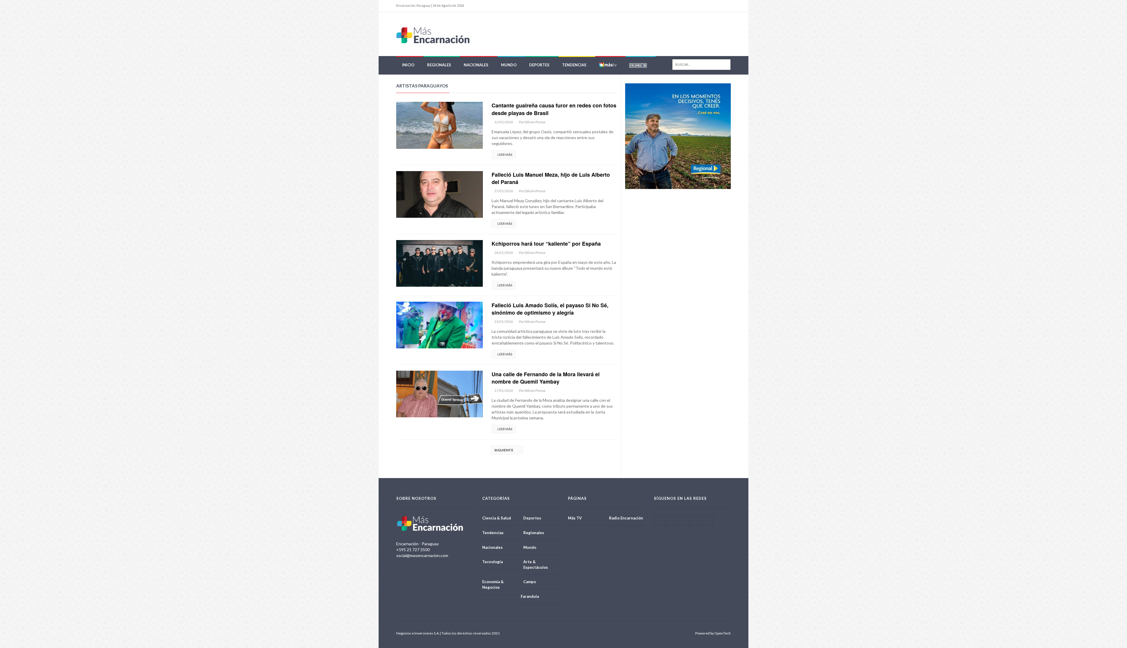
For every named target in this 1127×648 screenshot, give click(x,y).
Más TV (575, 518)
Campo (529, 581)
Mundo (509, 65)
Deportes (539, 65)
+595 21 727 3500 (413, 549)
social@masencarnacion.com (422, 555)
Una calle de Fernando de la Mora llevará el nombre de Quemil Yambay (546, 378)
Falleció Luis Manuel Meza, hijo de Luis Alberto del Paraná (551, 178)
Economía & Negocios (493, 584)
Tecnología (492, 561)
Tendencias (574, 65)
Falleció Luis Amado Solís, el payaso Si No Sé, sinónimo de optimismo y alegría (550, 309)
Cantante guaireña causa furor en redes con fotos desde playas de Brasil (554, 109)
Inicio (408, 65)
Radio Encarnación (626, 518)
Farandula (530, 596)
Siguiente (505, 450)
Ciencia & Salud (496, 518)
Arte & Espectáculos (535, 564)
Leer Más (504, 154)
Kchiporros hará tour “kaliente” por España (546, 243)
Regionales (439, 65)
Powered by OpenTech (713, 633)
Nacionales (476, 65)
